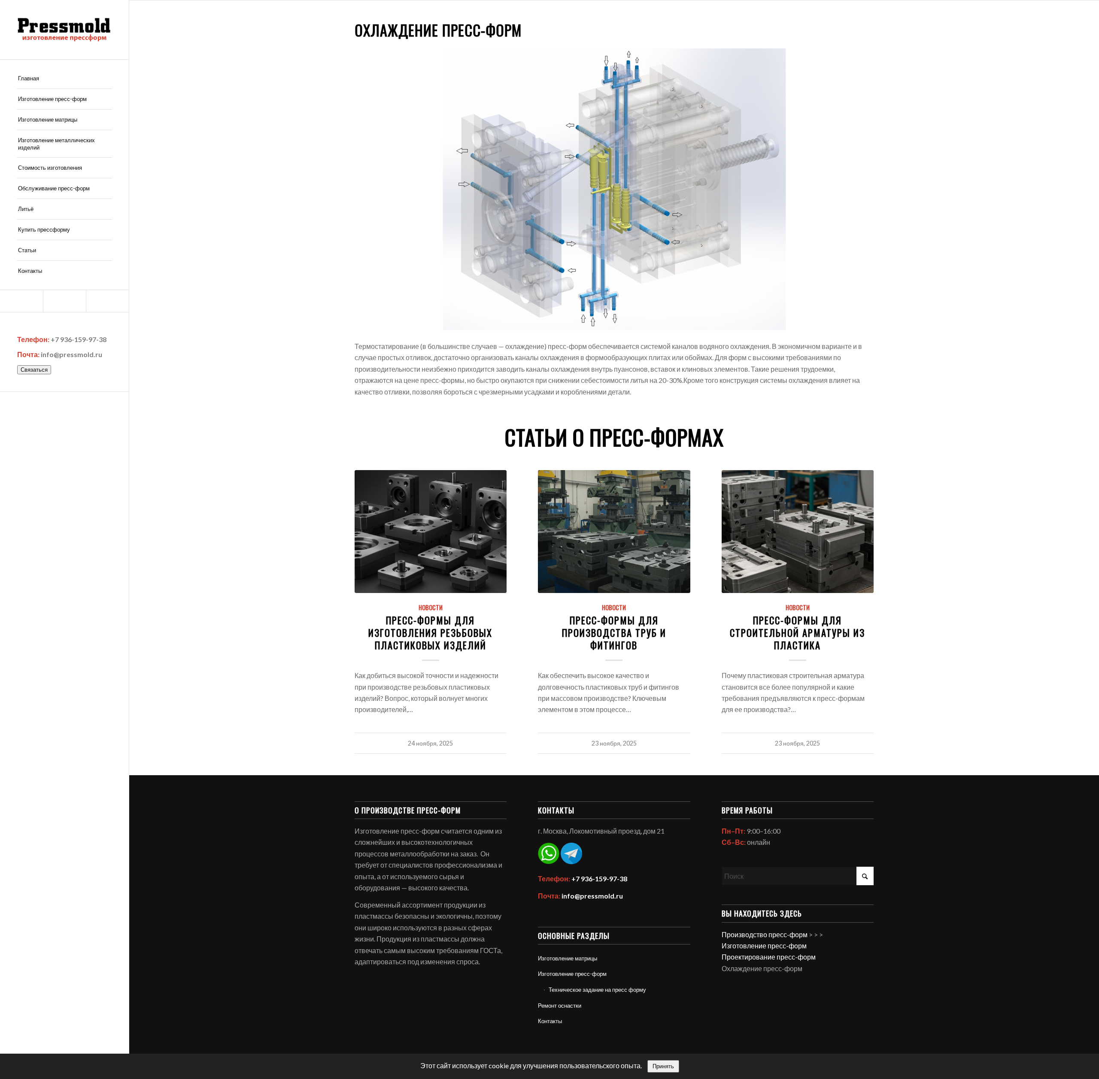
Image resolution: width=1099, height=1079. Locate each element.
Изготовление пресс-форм (572, 973)
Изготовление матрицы (567, 958)
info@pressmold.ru (71, 354)
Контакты (550, 1021)
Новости (431, 607)
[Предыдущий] (367, 577)
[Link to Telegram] (107, 301)
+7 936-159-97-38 (78, 339)
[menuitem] (64, 78)
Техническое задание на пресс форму (597, 989)
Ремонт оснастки (559, 1005)
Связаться (34, 370)
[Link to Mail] (21, 301)
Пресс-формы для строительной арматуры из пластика (797, 632)
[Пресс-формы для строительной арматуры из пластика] (798, 531)
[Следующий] (861, 577)
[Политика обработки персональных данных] (64, 29)
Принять (663, 1066)
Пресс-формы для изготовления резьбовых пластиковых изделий (430, 632)
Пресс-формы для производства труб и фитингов (614, 632)
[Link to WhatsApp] (64, 301)
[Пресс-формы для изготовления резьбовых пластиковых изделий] (431, 531)
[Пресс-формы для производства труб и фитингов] (614, 531)
